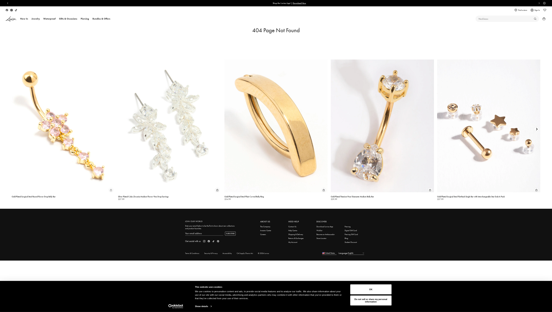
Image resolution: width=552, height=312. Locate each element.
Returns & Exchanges (296, 238)
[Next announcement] (538, 3)
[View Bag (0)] (543, 19)
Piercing (348, 226)
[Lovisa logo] (11, 19)
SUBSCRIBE (230, 233)
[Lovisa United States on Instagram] (11, 10)
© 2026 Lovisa (263, 253)
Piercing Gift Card (351, 234)
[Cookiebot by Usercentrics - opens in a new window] (175, 306)
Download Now (286, 3)
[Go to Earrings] (535, 19)
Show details (201, 306)
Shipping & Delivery (295, 234)
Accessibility (227, 253)
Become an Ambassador (325, 234)
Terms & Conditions (192, 253)
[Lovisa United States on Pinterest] (218, 241)
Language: (343, 253)
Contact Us (292, 226)
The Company (265, 226)
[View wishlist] (544, 10)
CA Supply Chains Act (245, 253)
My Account (292, 242)
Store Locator (321, 238)
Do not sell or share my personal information (370, 300)
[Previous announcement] (8, 3)
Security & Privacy (211, 253)
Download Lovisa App (324, 226)
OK (370, 289)
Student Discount (351, 242)
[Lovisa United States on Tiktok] (16, 10)
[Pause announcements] (543, 3)
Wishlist (319, 230)
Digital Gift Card (351, 230)
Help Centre (292, 230)
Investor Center (265, 230)
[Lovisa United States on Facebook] (7, 10)
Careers (263, 234)
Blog (346, 238)
